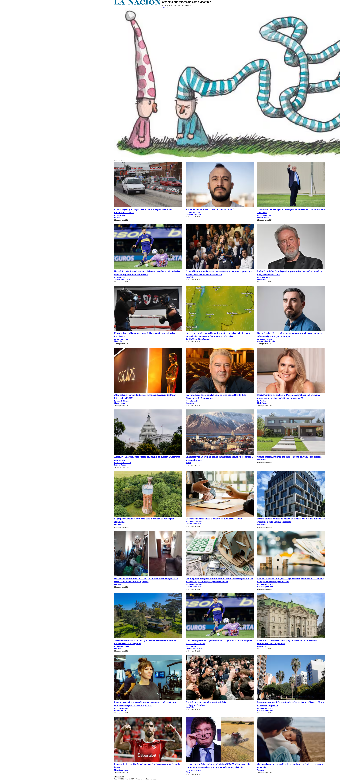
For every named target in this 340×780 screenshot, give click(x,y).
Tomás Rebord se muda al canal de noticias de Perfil (210, 209)
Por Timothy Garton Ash (122, 463)
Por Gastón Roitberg (264, 339)
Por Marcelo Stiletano (121, 401)
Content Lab (261, 646)
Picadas (117, 217)
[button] (148, 185)
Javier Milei (190, 277)
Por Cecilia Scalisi (192, 401)
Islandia (188, 463)
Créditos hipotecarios (194, 524)
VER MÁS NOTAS (119, 777)
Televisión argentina (193, 214)
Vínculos (260, 770)
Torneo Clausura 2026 (122, 279)
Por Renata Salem (263, 277)
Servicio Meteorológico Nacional (197, 339)
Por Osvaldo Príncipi (121, 339)
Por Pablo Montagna (193, 212)
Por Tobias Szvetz (120, 215)
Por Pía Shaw (262, 401)
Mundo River (119, 341)
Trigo (188, 772)
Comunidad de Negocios (266, 341)
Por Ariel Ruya (191, 646)
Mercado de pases (121, 770)
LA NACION (164, 7)
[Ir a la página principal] (137, 4)
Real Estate (261, 460)
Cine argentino (119, 403)
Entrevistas (190, 403)
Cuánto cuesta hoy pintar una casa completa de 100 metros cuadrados (290, 457)
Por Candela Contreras (194, 521)
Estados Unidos (263, 217)
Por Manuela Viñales (121, 646)
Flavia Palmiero (262, 403)
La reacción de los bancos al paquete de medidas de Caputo (214, 519)
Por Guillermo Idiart (264, 215)
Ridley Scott (261, 279)
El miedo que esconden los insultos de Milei (206, 702)
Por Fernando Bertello (193, 770)
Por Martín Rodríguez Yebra (195, 705)
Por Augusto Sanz (120, 277)
